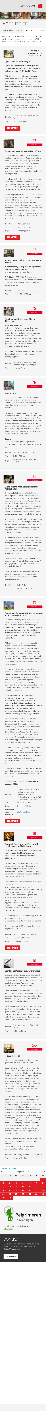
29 (43, 1194)
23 (3, 1194)
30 (3, 1198)
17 (10, 1190)
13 (30, 1187)
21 (36, 1190)
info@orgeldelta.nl (24, 812)
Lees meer (12, 128)
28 (36, 1194)
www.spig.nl (8, 1229)
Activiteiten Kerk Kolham (11, 31)
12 (23, 1187)
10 (10, 1187)
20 (30, 1190)
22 (43, 1190)
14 (36, 1187)
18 (16, 1190)
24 (10, 1194)
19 (23, 1190)
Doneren (11, 1256)
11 (16, 1187)
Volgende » (12, 1168)
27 (30, 1194)
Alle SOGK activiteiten (34, 31)
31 (10, 1198)
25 (16, 1194)
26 (23, 1194)
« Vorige (4, 1168)
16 (3, 1190)
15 (43, 1187)
